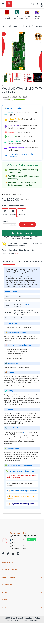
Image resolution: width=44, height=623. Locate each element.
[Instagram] (18, 554)
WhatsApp (31, 540)
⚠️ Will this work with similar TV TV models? (20, 497)
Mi (2, 86)
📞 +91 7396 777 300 (18, 549)
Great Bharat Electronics (21, 618)
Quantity (5, 221)
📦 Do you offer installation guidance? (22, 504)
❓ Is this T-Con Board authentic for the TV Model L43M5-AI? (21, 477)
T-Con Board (25, 304)
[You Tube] (13, 554)
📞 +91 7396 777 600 (18, 543)
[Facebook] (3, 554)
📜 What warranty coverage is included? (23, 491)
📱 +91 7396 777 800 (18, 540)
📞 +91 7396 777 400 (18, 546)
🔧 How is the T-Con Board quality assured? (19, 484)
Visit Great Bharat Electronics (26, 620)
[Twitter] (8, 554)
